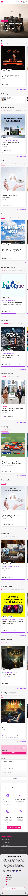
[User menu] (24, 2)
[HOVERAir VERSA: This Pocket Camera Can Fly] (13, 179)
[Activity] (21, 1)
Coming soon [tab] (4, 429)
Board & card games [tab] (6, 323)
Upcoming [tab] (8, 163)
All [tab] (1, 43)
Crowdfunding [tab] (15, 163)
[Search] (18, 2)
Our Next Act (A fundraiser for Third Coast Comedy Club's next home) (12, 250)
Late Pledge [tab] (23, 163)
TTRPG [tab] (14, 323)
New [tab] (10, 429)
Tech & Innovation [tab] (8, 43)
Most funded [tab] (10, 483)
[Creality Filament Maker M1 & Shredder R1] (13, 126)
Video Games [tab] (21, 323)
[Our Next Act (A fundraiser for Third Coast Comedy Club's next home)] (13, 232)
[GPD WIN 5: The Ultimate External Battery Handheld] (13, 605)
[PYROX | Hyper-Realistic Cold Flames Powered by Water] (13, 58)
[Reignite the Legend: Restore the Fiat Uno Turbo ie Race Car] (13, 445)
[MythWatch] (13, 551)
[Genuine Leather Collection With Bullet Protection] (13, 392)
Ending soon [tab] (17, 483)
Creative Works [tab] (17, 43)
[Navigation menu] (26, 1)
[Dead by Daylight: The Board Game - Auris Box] (13, 339)
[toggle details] (24, 86)
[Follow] (3, 404)
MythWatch (6, 568)
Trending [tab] (3, 483)
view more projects (21, 89)
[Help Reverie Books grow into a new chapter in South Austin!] (13, 285)
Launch (13, 752)
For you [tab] (3, 163)
